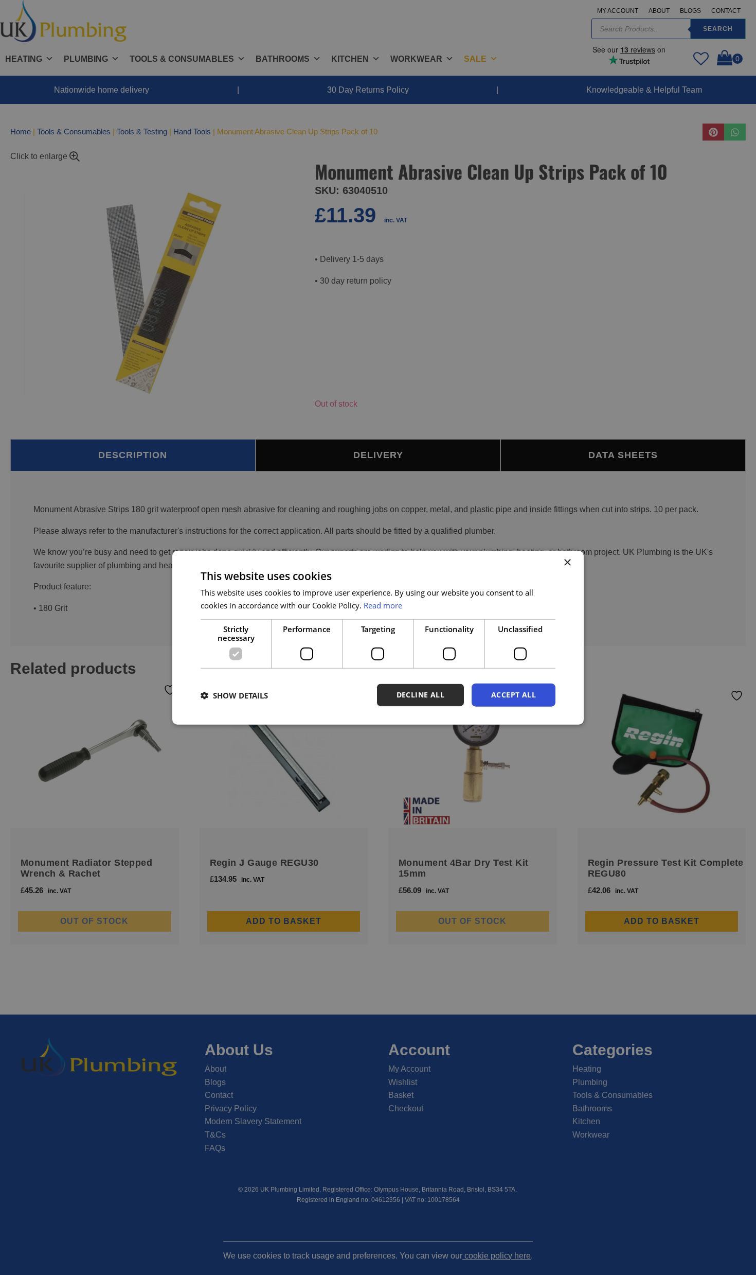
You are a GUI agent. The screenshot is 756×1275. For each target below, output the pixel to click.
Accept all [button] (513, 695)
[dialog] (378, 637)
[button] (234, 695)
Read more (383, 605)
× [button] (567, 562)
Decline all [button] (420, 695)
